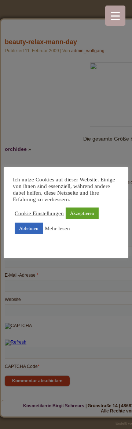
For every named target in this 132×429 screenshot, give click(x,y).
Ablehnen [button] (28, 228)
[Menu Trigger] (115, 16)
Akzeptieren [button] (82, 213)
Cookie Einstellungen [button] (39, 213)
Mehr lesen (57, 228)
